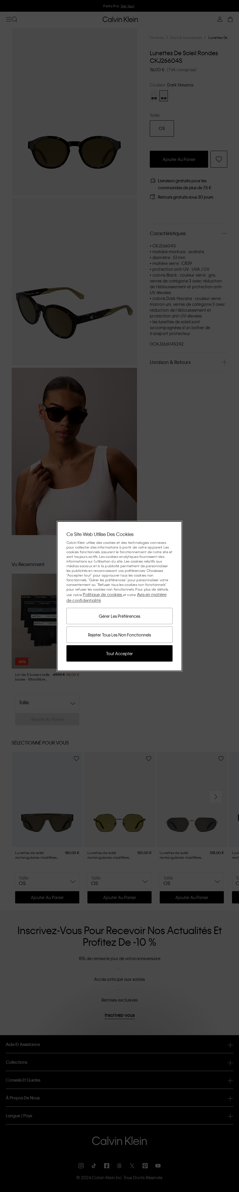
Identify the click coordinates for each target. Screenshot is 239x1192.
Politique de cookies (103, 594)
